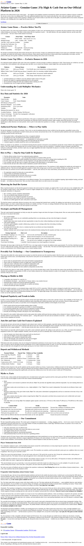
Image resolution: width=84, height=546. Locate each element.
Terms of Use (12, 537)
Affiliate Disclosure (21, 537)
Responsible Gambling (21, 530)
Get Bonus (3, 22)
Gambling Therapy (9, 530)
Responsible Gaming (39, 537)
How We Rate (30, 537)
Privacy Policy (4, 537)
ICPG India (32, 530)
